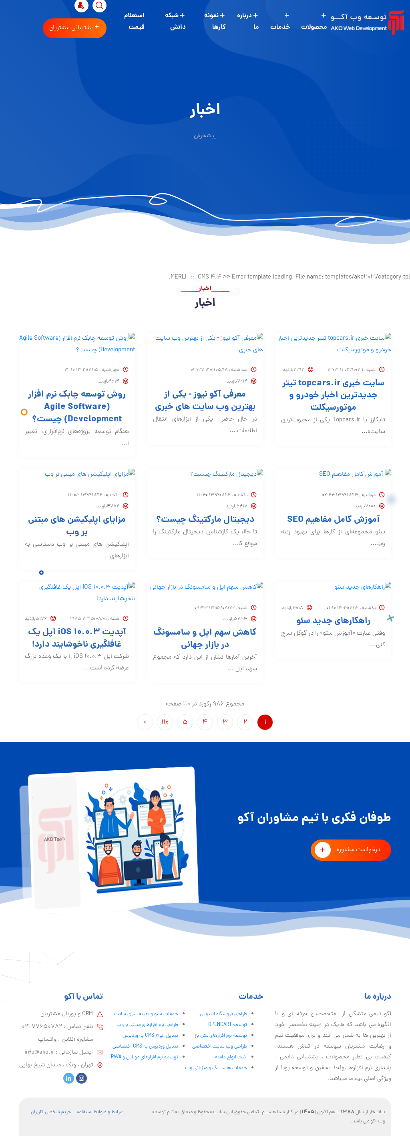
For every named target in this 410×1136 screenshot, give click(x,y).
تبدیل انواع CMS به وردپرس (150, 1036)
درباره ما (248, 21)
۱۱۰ (165, 722)
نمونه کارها (215, 21)
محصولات (314, 27)
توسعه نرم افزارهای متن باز (221, 1036)
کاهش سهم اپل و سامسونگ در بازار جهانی (205, 639)
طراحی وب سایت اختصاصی (219, 1046)
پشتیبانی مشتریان (71, 28)
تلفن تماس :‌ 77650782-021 (57, 1026)
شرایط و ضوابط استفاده (100, 1112)
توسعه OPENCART (227, 1025)
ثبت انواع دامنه (231, 1057)
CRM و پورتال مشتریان (66, 1014)
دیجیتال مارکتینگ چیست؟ (205, 520)
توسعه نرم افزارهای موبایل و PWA (144, 1057)
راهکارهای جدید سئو (333, 621)
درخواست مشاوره (358, 850)
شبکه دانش (175, 21)
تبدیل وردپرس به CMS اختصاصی (145, 1046)
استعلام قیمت (134, 21)
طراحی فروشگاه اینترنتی (223, 1014)
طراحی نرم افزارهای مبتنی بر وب (147, 1025)
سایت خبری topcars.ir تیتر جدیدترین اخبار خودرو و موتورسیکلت (333, 396)
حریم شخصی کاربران (51, 1112)
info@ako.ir (39, 1052)
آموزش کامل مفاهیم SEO (333, 520)
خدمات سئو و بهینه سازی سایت (146, 1014)
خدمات (280, 27)
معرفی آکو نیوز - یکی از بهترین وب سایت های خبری (205, 401)
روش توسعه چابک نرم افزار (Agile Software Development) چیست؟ (77, 407)
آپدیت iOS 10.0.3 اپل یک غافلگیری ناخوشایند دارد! (77, 639)
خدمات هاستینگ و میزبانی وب (216, 1068)
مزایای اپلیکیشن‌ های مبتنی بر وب (77, 526)
